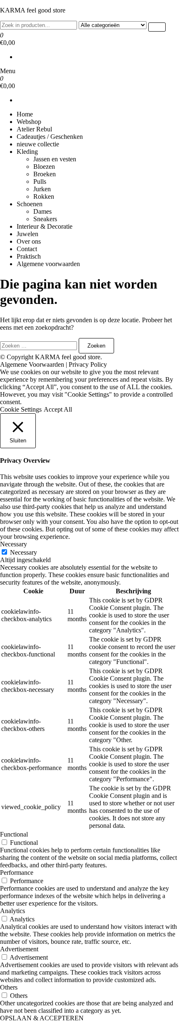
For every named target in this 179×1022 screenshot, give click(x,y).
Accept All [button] (58, 409)
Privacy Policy (88, 364)
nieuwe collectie (38, 144)
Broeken (44, 174)
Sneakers (45, 218)
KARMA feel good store (32, 10)
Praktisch (29, 256)
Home (25, 114)
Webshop (29, 121)
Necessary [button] (13, 544)
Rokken (43, 196)
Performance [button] (16, 872)
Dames (42, 211)
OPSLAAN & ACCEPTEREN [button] (42, 1018)
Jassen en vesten (54, 159)
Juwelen (27, 233)
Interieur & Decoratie (44, 226)
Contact (27, 248)
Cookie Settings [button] (21, 409)
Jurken (42, 189)
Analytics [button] (12, 910)
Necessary (23, 552)
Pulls (39, 181)
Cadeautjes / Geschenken (50, 136)
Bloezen (44, 166)
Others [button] (8, 987)
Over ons (29, 241)
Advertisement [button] (19, 949)
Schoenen (29, 203)
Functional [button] (14, 834)
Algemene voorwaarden (48, 263)
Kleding (27, 151)
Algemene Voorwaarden (32, 364)
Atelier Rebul (34, 129)
